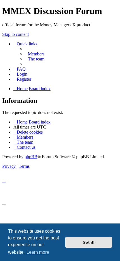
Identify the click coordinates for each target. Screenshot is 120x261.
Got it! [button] (89, 242)
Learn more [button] (38, 252)
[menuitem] (34, 54)
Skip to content (15, 34)
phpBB (31, 156)
